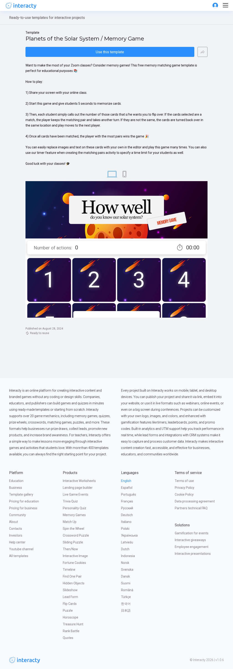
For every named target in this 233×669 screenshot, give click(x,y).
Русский (127, 508)
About (13, 522)
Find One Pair (72, 576)
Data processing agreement (195, 501)
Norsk (125, 563)
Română (127, 590)
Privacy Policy (184, 487)
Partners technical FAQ (191, 508)
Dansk (125, 576)
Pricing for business (23, 508)
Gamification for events (191, 533)
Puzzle (68, 610)
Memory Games (74, 515)
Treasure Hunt (73, 624)
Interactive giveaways (190, 540)
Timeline (69, 569)
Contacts (15, 528)
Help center (17, 542)
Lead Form (70, 597)
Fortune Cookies (74, 563)
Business (15, 487)
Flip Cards (70, 604)
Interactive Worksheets (79, 481)
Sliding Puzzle (73, 542)
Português (128, 494)
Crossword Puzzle (76, 535)
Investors (15, 535)
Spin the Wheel (73, 528)
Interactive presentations (193, 553)
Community (17, 515)
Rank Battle (71, 631)
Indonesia (128, 556)
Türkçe (126, 597)
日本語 (126, 610)
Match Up (69, 522)
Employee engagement (191, 547)
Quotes (68, 638)
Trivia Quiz (70, 501)
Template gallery (21, 494)
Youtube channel (21, 549)
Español (126, 487)
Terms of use (184, 481)
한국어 (126, 604)
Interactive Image (75, 556)
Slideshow (70, 590)
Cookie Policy (184, 494)
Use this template (110, 52)
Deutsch (127, 515)
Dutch (125, 549)
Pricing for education (24, 501)
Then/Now (70, 549)
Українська (129, 535)
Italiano (126, 522)
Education (16, 481)
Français (127, 501)
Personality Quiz (74, 508)
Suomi (125, 583)
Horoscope (70, 617)
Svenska (127, 569)
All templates (18, 556)
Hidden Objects (73, 583)
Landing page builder (78, 487)
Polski (125, 528)
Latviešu (127, 542)
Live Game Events (75, 494)
